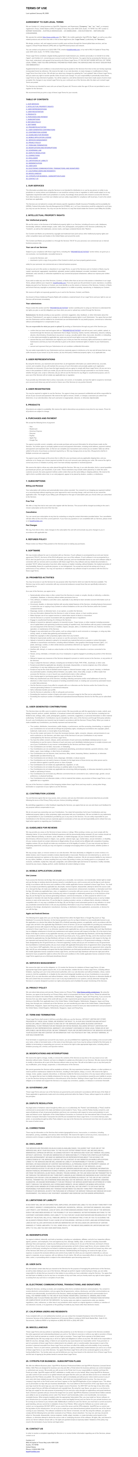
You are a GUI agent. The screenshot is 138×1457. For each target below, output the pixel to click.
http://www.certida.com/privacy (88, 992)
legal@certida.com (73, 49)
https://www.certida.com (51, 37)
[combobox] (134, 1456)
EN (134, 1455)
